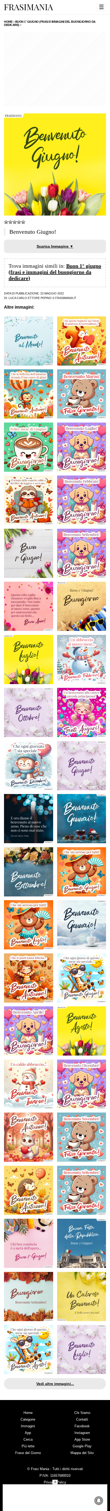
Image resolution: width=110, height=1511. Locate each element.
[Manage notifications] (99, 1500)
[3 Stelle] (15, 222)
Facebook (82, 1426)
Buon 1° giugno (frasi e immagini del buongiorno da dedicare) (55, 272)
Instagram (82, 1433)
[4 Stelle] (19, 222)
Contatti (82, 1419)
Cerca (28, 1439)
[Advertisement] (55, 69)
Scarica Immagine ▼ (55, 246)
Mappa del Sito (82, 1453)
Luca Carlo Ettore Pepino (30, 298)
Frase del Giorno (28, 1453)
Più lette (28, 1446)
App (28, 1433)
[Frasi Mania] (28, 7)
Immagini (28, 1426)
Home (28, 1413)
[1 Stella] (6, 222)
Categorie (28, 1419)
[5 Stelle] (23, 222)
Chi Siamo (82, 1413)
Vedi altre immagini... (55, 1384)
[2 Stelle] (10, 222)
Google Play (82, 1446)
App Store (82, 1439)
